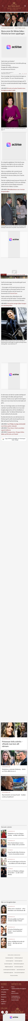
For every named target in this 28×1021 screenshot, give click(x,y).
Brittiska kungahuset (19, 957)
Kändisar (3, 994)
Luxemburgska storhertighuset (9, 969)
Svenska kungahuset (7, 28)
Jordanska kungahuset (18, 966)
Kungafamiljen (6, 739)
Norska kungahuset (9, 960)
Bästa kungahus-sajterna (4, 1001)
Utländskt (10, 868)
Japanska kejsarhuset (21, 969)
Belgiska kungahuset (9, 966)
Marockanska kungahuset (19, 972)
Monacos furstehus (14, 975)
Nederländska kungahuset (19, 963)
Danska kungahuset (18, 960)
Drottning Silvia (20, 28)
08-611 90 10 (14, 993)
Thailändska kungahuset (8, 972)
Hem (2, 987)
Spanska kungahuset (8, 963)
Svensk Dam (13, 293)
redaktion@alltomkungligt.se (18, 988)
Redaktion (3, 997)
